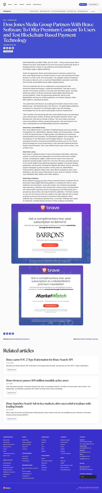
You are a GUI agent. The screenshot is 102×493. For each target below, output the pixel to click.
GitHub (62, 449)
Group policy (25, 461)
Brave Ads (25, 458)
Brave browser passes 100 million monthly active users (37, 380)
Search (15, 4)
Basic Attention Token (67, 465)
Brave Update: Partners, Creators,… (88, 339)
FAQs (4, 451)
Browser (10, 4)
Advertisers (6, 474)
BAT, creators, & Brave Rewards (59, 11)
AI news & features (34, 11)
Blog (4, 20)
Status (5, 449)
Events (62, 446)
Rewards (63, 461)
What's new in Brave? (9, 444)
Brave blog (25, 440)
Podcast (24, 449)
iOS (42, 444)
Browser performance (83, 11)
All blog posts (7, 11)
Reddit (43, 458)
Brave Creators (65, 467)
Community (6, 442)
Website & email (7, 470)
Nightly (43, 451)
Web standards (26, 444)
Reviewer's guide (65, 440)
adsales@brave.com (87, 448)
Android (43, 442)
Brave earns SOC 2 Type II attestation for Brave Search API (39, 359)
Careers (63, 444)
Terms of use (81, 487)
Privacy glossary (26, 473)
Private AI (21, 4)
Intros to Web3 (26, 471)
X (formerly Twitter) (46, 461)
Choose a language (86, 474)
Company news (12, 20)
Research (24, 446)
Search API (28, 4)
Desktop (43, 440)
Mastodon (44, 463)
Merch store (6, 455)
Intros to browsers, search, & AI (30, 468)
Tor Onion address (66, 453)
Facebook (44, 467)
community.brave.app (86, 441)
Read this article (11, 369)
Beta (42, 449)
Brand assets (64, 442)
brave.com (39, 181)
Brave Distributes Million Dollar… (19, 339)
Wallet (62, 463)
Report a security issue (92, 487)
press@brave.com (85, 456)
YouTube (43, 470)
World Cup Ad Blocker (28, 478)
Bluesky (43, 465)
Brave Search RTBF (8, 467)
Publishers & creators (9, 472)
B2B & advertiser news (45, 11)
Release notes (7, 446)
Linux (42, 446)
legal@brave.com (85, 458)
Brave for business (37, 4)
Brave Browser (7, 463)
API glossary (25, 476)
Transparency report (9, 453)
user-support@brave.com (87, 444)
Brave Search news (71, 11)
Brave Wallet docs (65, 470)
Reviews (63, 451)
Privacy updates (26, 442)
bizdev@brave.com (85, 452)
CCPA (4, 476)
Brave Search (6, 465)
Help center (6, 440)
